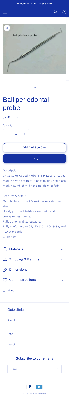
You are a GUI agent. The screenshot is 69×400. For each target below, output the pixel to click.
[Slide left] (26, 87)
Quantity (8, 125)
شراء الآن (34, 158)
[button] (5, 12)
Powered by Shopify (38, 393)
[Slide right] (43, 87)
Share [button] (10, 290)
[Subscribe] (57, 369)
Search (11, 320)
